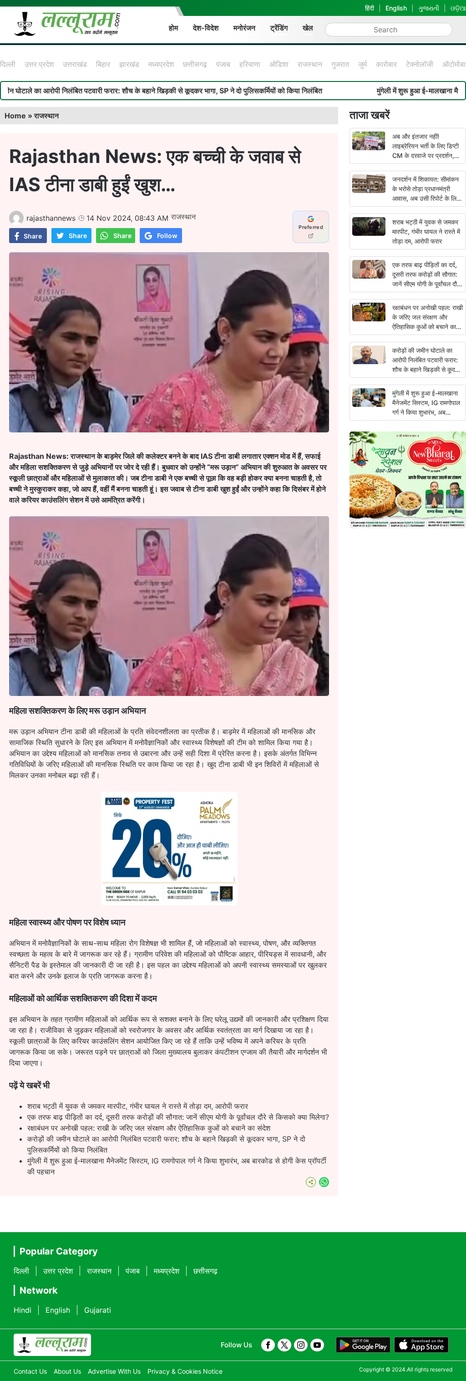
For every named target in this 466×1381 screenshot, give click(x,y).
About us (67, 1371)
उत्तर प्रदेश (39, 64)
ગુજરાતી (428, 8)
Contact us (30, 1371)
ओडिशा (279, 64)
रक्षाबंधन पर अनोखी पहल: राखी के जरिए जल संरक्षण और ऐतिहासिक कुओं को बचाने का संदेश (148, 1127)
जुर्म (362, 64)
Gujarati (97, 1310)
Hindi (22, 1310)
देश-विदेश (205, 27)
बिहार (103, 64)
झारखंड (129, 64)
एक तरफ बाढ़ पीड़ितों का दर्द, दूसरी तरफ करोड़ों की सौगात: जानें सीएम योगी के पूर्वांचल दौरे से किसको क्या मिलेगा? (178, 1117)
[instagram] (300, 1345)
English (396, 8)
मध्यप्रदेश (161, 64)
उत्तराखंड (75, 64)
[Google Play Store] (363, 1345)
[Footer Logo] (52, 1345)
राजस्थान (310, 64)
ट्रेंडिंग (279, 27)
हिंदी (369, 8)
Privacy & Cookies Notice (185, 1371)
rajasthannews (51, 218)
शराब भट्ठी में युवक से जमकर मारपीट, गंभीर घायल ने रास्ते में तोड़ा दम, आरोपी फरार (137, 1106)
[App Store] (421, 1345)
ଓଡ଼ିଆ (458, 8)
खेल (308, 27)
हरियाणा (249, 64)
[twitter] (284, 1345)
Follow (167, 235)
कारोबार (386, 64)
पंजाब (223, 64)
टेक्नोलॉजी (419, 64)
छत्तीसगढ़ (195, 64)
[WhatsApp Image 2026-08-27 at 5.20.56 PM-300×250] (169, 902)
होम (173, 27)
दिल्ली (7, 64)
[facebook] (268, 1345)
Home (15, 115)
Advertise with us (114, 1371)
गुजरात (340, 64)
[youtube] (317, 1345)
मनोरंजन (244, 27)
